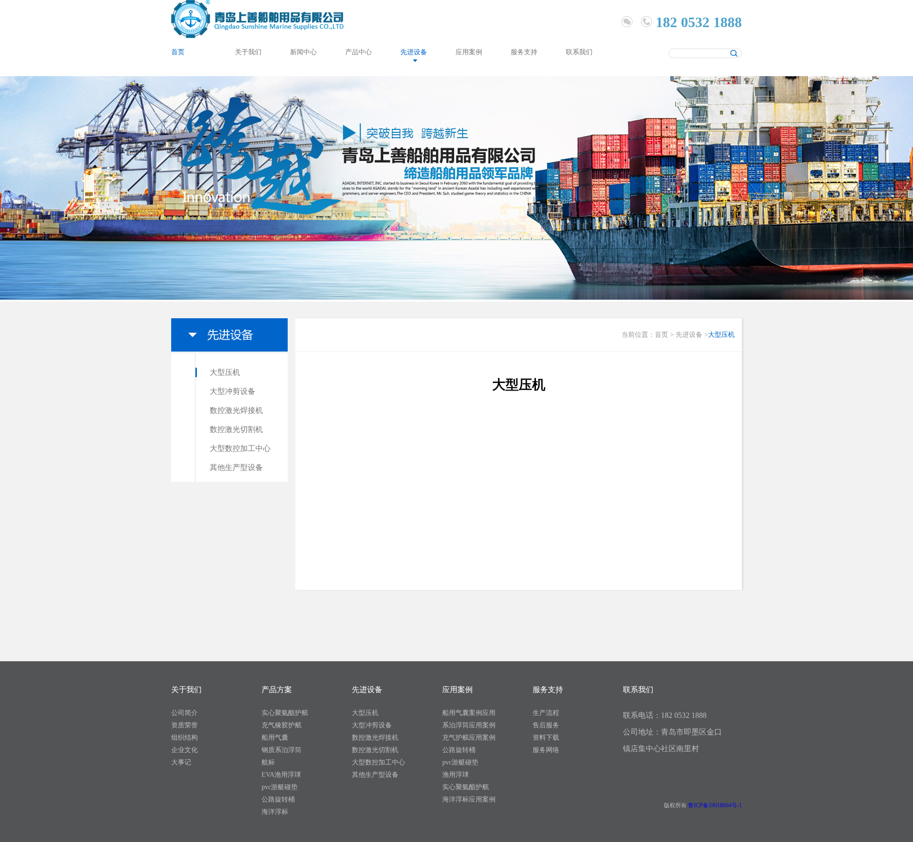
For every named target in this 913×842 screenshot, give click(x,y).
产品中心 (358, 52)
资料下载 (546, 737)
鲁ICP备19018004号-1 (715, 805)
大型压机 (225, 372)
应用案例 (469, 52)
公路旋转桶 (278, 799)
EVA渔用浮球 (281, 774)
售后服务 (546, 725)
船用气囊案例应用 (468, 712)
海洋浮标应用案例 (468, 799)
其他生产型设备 (236, 467)
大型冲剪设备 (232, 391)
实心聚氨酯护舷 (285, 712)
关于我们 (248, 52)
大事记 (181, 762)
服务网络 (546, 750)
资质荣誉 (184, 725)
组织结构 (184, 737)
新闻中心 (303, 52)
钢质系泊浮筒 (281, 750)
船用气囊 (275, 737)
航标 (268, 762)
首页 (178, 52)
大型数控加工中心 (240, 448)
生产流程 (546, 712)
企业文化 (184, 750)
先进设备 (413, 52)
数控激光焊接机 (236, 410)
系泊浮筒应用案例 (468, 725)
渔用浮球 (455, 774)
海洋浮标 (275, 811)
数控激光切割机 (236, 429)
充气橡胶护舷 (281, 725)
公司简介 (184, 712)
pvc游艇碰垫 (280, 787)
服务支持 (524, 52)
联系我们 (579, 52)
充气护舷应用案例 (468, 737)
